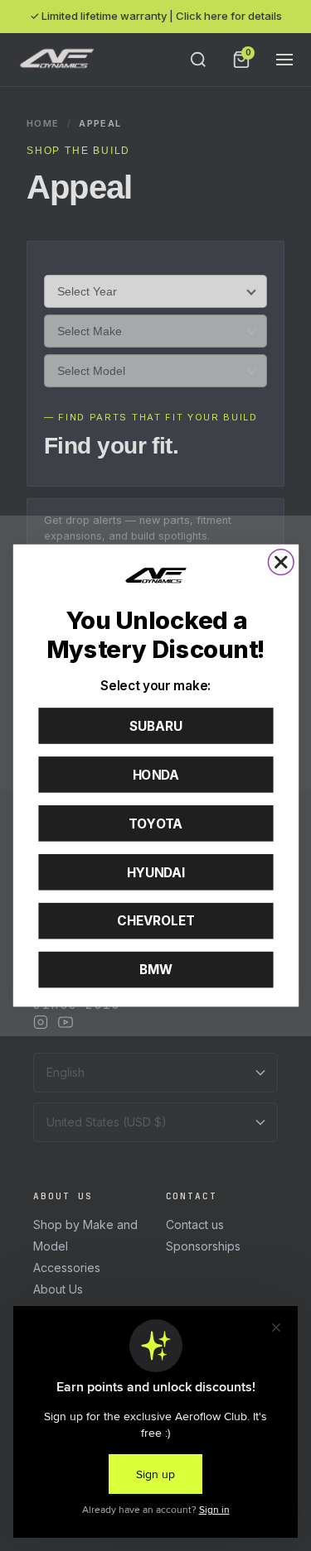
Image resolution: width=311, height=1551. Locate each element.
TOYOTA (155, 823)
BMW (156, 970)
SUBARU (155, 725)
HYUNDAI (155, 872)
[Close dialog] (281, 562)
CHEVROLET (155, 921)
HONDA (155, 774)
